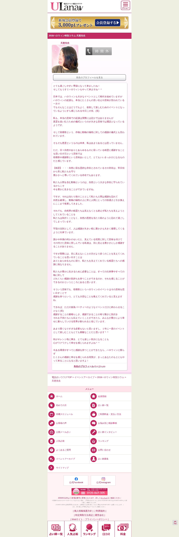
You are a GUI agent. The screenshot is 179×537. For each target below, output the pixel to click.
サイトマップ (62, 468)
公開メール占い (63, 432)
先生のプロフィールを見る (89, 77)
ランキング (103, 441)
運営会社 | (100, 515)
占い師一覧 (103, 405)
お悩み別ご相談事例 (107, 423)
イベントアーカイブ (65, 459)
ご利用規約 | (100, 511)
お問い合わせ (104, 450)
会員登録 (102, 396)
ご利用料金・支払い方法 (109, 414)
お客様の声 (61, 423)
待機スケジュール (64, 414)
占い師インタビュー (107, 432)
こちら (104, 498)
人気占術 (60, 441)
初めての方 (61, 405)
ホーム (59, 396)
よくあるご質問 (63, 450)
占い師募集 (103, 459)
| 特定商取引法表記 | (84, 515)
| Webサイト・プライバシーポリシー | (89, 519)
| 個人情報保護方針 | (83, 511)
